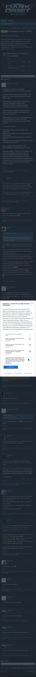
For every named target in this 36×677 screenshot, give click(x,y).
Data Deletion (8, 373)
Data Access (18, 373)
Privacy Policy (28, 373)
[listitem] (18, 335)
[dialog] (18, 338)
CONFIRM (11, 367)
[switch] (29, 339)
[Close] (32, 304)
